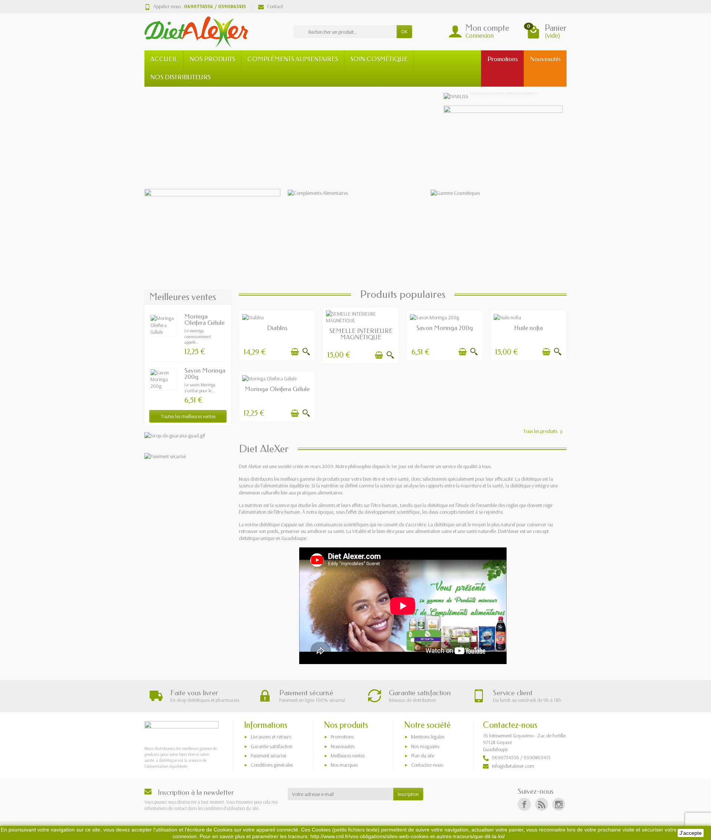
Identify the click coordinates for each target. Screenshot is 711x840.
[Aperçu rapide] (306, 352)
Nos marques (344, 764)
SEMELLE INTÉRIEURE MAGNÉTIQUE (361, 334)
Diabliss (277, 327)
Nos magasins (425, 746)
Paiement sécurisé (268, 755)
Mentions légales (427, 736)
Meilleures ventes (348, 755)
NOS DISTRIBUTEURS (180, 77)
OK (404, 31)
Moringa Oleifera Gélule (204, 319)
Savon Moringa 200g (205, 373)
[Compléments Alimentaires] (356, 192)
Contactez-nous (427, 764)
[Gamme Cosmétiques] (499, 192)
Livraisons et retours (271, 736)
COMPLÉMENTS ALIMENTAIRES (292, 59)
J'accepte (691, 833)
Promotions (342, 736)
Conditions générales (272, 764)
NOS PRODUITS (212, 59)
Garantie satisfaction (272, 746)
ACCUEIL (163, 59)
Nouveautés (342, 746)
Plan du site (422, 755)
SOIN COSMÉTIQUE (379, 59)
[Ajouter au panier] (294, 352)
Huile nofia (528, 327)
